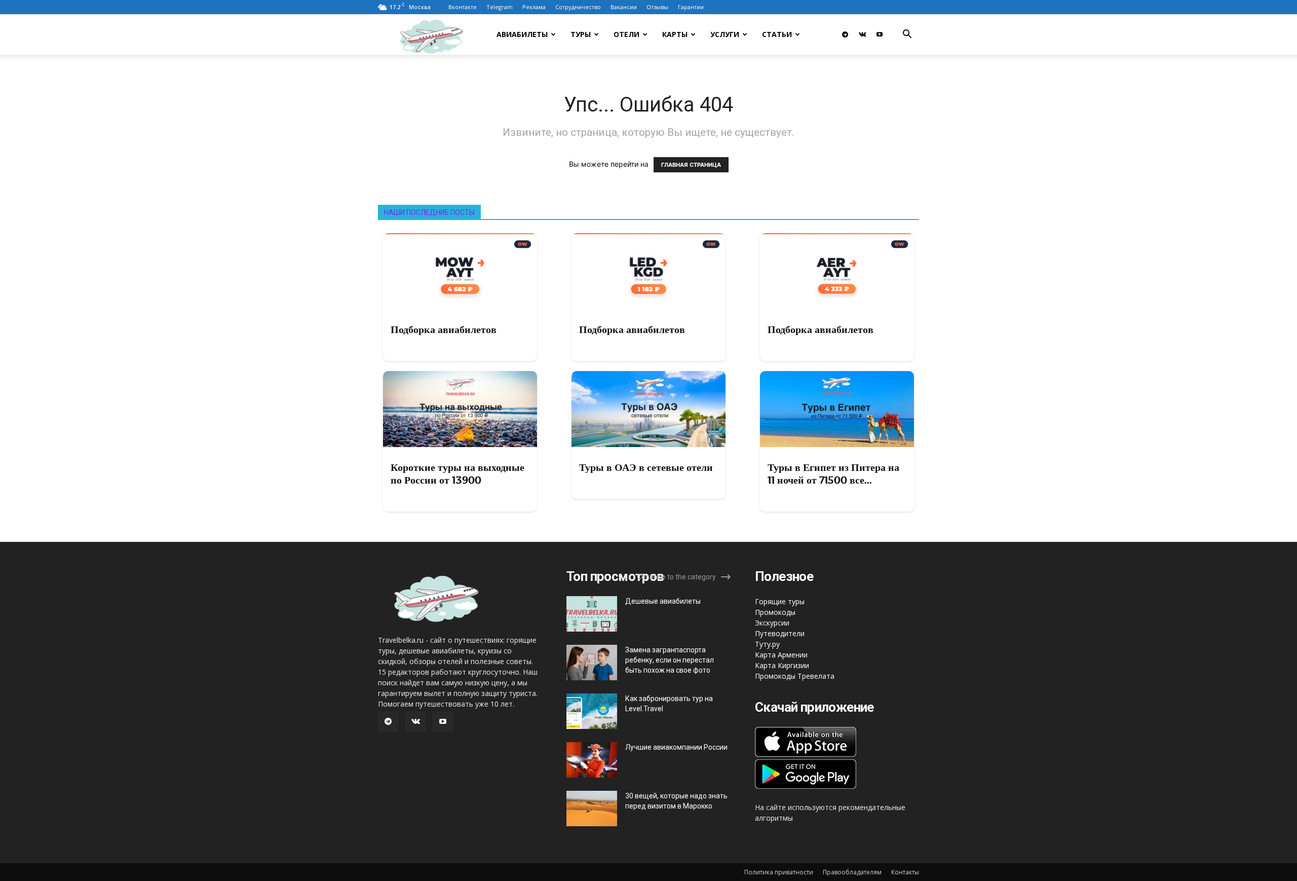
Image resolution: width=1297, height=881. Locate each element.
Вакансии (624, 7)
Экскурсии (772, 623)
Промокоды (775, 612)
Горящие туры (780, 601)
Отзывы (657, 7)
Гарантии (691, 7)
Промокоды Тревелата (794, 676)
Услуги (724, 34)
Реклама (534, 7)
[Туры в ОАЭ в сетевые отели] (648, 409)
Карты (675, 34)
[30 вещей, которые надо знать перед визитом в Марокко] (591, 808)
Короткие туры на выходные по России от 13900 (457, 473)
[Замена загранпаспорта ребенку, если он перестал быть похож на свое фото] (591, 662)
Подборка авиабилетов (444, 329)
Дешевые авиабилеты (663, 601)
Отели (626, 34)
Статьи (777, 34)
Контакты (905, 872)
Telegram (499, 7)
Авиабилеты (522, 34)
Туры (580, 34)
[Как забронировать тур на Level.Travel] (591, 711)
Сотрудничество (578, 7)
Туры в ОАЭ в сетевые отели (646, 467)
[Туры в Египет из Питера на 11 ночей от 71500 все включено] (837, 409)
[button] (907, 35)
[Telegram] (845, 34)
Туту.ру (767, 644)
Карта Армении (781, 654)
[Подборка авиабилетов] (460, 271)
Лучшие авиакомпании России (676, 747)
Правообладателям (852, 872)
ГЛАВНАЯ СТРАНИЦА (691, 164)
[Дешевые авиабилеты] (591, 614)
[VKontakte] (862, 34)
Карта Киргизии (782, 665)
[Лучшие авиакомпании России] (591, 760)
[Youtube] (879, 34)
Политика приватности (778, 872)
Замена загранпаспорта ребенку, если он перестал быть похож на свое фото (669, 660)
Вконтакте (462, 7)
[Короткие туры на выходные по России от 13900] (460, 409)
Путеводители (780, 633)
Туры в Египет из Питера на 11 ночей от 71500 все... (833, 473)
